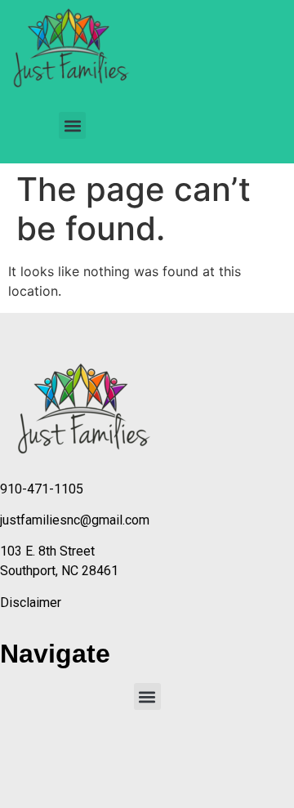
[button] (72, 125)
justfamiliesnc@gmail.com (74, 520)
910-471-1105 (41, 489)
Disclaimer (30, 602)
